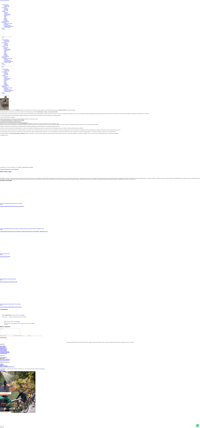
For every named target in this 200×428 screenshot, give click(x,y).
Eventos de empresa (3, 353)
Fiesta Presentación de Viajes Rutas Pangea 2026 (8, 278)
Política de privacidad (4, 365)
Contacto (1, 363)
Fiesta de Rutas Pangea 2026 (4, 253)
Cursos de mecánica (3, 350)
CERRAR (1, 426)
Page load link (2, 369)
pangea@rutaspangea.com (4, 360)
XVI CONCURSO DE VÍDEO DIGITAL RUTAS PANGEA (11, 307)
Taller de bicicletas (3, 349)
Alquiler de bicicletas (3, 348)
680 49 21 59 (7, 0)
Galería (1, 204)
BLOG (20, 167)
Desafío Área (42, 368)
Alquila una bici (2, 370)
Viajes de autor (2, 347)
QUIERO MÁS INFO (4, 394)
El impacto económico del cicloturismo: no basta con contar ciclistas (11, 203)
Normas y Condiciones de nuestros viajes (7, 366)
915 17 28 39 (2, 359)
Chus (2, 167)
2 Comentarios (30, 167)
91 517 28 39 (2, 0)
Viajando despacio (25, 167)
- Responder (22, 315)
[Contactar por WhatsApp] (197, 425)
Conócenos (2, 364)
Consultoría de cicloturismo (5, 352)
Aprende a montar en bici (4, 351)
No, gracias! (2, 397)
